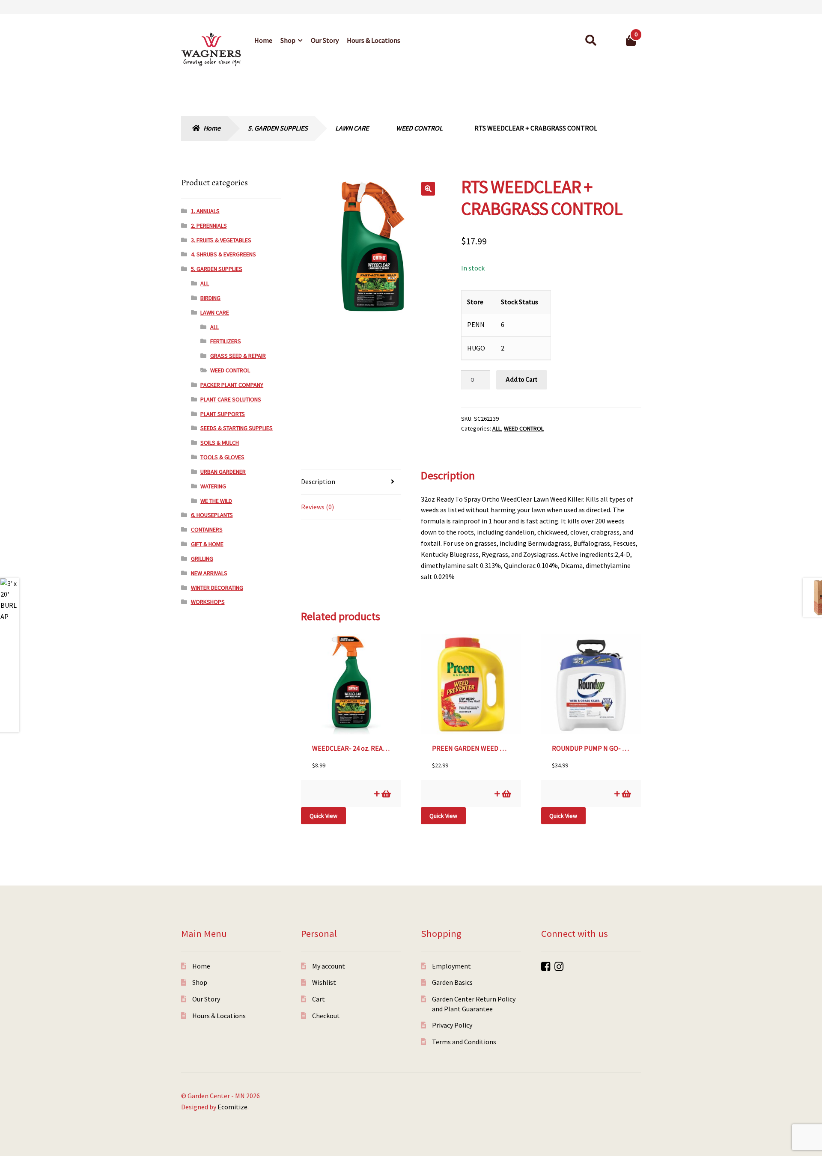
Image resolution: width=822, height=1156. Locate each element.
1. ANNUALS (205, 211)
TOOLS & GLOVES (222, 457)
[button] (428, 189)
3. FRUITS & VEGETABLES (221, 240)
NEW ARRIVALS (209, 573)
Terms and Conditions (464, 1041)
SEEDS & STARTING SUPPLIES (236, 428)
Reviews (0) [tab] (317, 506)
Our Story (325, 40)
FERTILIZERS (225, 341)
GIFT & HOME (207, 544)
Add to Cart (521, 379)
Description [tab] (318, 481)
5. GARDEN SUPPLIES (278, 128)
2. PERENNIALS (209, 225)
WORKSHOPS (208, 602)
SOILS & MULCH (219, 442)
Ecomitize (232, 1107)
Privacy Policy (452, 1025)
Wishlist (324, 982)
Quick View (323, 816)
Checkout (326, 1015)
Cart (318, 999)
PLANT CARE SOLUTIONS (230, 399)
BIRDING (210, 298)
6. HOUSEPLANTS (212, 515)
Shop (287, 40)
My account (328, 966)
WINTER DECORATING (217, 587)
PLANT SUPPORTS (222, 414)
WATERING (213, 486)
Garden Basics (452, 982)
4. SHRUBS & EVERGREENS (223, 254)
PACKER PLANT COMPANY (231, 385)
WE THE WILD (216, 501)
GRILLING (202, 558)
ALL (496, 428)
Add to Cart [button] (385, 794)
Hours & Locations (373, 40)
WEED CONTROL (419, 128)
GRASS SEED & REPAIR (238, 356)
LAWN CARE (352, 128)
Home (263, 40)
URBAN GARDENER (223, 471)
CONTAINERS (207, 529)
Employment (451, 966)
